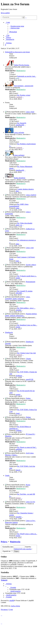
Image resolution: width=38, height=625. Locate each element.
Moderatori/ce (21, 71)
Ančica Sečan (15, 606)
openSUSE (29, 379)
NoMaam (19, 376)
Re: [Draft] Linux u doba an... (27, 534)
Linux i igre (30, 248)
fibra (17, 191)
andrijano (19, 449)
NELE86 (19, 293)
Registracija (15, 542)
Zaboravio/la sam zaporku (22, 549)
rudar (17, 208)
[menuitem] (16, 26)
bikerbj (18, 470)
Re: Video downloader (24, 223)
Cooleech (19, 97)
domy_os (19, 225)
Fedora (28, 398)
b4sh (17, 261)
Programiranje (30, 282)
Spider (18, 278)
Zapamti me (7, 551)
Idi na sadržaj (5, 13)
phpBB (11, 600)
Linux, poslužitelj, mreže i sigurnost (17, 298)
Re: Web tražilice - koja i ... (26, 308)
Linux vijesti (30, 112)
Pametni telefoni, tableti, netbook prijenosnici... (21, 315)
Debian (28, 417)
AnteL (18, 413)
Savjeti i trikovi (31, 265)
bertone (18, 498)
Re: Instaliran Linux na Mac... (27, 325)
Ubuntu (28, 359)
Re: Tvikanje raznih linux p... (27, 276)
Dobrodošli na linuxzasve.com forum (17, 52)
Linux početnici (19, 155)
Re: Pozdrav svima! (23, 95)
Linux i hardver (31, 195)
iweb (17, 78)
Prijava (4, 542)
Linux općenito (19, 132)
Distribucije (9, 332)
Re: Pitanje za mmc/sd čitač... (27, 447)
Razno (28, 485)
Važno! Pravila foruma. (21, 65)
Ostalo (7, 475)
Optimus (18, 430)
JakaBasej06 (20, 125)
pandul (18, 394)
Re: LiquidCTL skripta (24, 291)
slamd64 (18, 517)
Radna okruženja (19, 178)
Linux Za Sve (30, 502)
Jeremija (18, 310)
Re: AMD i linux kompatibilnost (18, 205)
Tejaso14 (4, 580)
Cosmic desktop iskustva (25, 189)
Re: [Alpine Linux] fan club (26, 353)
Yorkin (18, 327)
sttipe (17, 244)
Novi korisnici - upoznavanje (23, 86)
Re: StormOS (21, 123)
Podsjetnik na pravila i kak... (26, 76)
